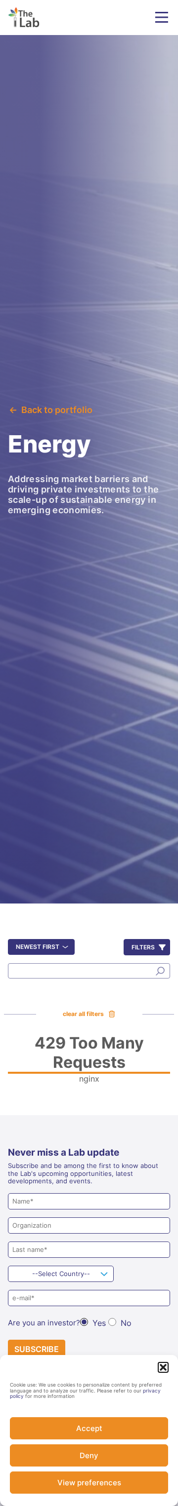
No (126, 1323)
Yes (99, 1323)
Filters (143, 947)
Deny (89, 1455)
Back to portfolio (56, 410)
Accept (89, 1428)
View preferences (89, 1482)
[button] (163, 1367)
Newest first (37, 946)
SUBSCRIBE (36, 1349)
